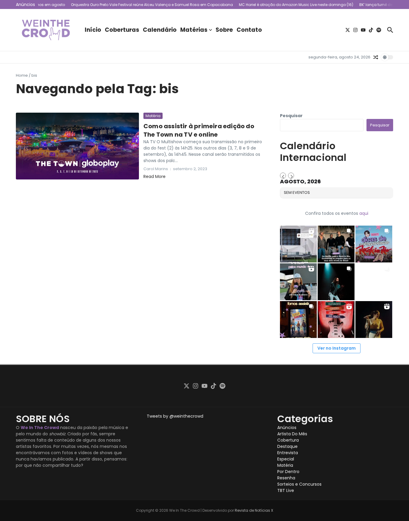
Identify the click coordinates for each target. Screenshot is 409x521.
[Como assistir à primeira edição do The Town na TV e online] (77, 146)
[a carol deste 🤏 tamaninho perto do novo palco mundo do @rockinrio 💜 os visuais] (298, 281)
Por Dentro (288, 472)
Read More (154, 176)
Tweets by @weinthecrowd (175, 416)
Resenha (286, 478)
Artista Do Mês (292, 434)
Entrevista (287, 453)
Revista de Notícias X (254, 510)
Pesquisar (291, 116)
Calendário (160, 30)
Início (93, 30)
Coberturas (122, 30)
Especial (285, 459)
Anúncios (286, 428)
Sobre (224, 30)
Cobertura (288, 440)
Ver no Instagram (336, 348)
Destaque (287, 446)
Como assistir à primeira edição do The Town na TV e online (198, 130)
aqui (363, 213)
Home (22, 75)
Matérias (193, 30)
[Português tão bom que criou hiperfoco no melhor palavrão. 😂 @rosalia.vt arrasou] (373, 319)
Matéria (153, 116)
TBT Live (285, 490)
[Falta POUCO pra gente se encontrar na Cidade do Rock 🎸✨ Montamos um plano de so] (373, 244)
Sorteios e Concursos (299, 484)
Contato (249, 30)
